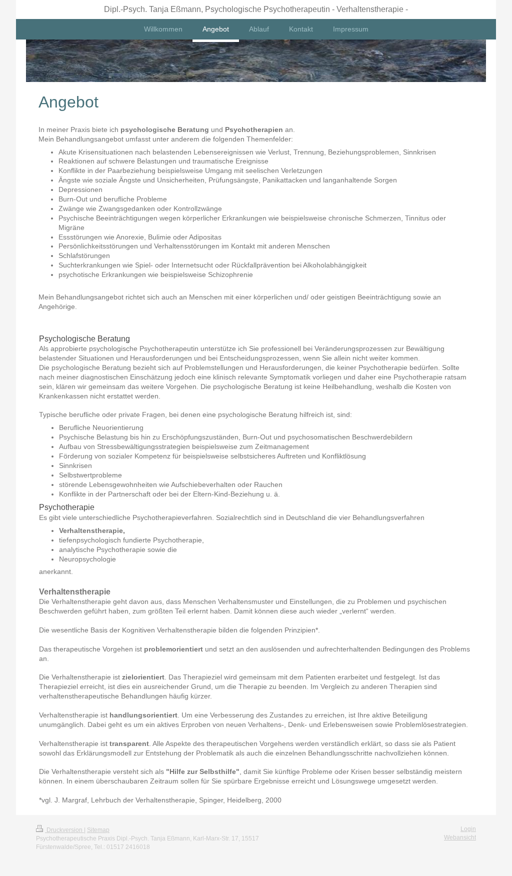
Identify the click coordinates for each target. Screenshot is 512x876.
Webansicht (460, 837)
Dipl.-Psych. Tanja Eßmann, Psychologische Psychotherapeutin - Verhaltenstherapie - (256, 9)
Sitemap (98, 830)
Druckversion (64, 830)
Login (468, 829)
